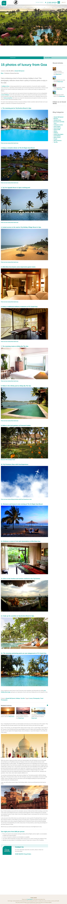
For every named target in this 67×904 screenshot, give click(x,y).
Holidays (18, 698)
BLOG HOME (48, 57)
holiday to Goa (5, 86)
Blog (2, 73)
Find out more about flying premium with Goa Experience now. (16, 499)
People (55, 139)
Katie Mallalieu (57, 135)
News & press (57, 137)
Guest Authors (57, 128)
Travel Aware (29, 899)
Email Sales (27, 854)
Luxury (31, 698)
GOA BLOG (12, 57)
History (55, 131)
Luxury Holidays (5, 94)
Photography (36, 698)
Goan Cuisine (57, 126)
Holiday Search (39, 2)
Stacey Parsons (58, 140)
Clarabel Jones (57, 120)
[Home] (4, 5)
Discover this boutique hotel (8, 459)
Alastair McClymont (19, 70)
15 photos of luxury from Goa (11, 73)
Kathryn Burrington (58, 134)
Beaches (56, 118)
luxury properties (8, 98)
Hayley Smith (57, 129)
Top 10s (23, 698)
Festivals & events (58, 124)
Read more (11, 716)
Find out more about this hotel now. (9, 143)
